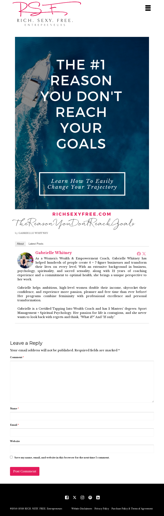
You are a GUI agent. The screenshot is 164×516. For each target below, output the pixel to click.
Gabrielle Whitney (33, 233)
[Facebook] (138, 253)
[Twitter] (144, 253)
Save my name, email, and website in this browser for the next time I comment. (61, 457)
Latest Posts (36, 243)
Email (14, 424)
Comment (17, 357)
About (20, 243)
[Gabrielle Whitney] (25, 260)
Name (14, 408)
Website (15, 441)
